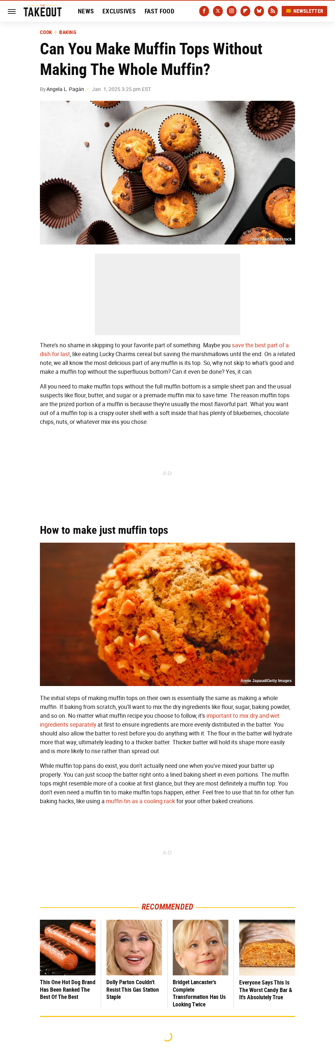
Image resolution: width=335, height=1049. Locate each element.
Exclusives (119, 11)
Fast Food (159, 11)
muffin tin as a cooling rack (140, 801)
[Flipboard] (245, 11)
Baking (67, 32)
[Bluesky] (259, 11)
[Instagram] (232, 11)
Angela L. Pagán (65, 89)
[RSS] (273, 11)
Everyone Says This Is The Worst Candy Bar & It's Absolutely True (265, 990)
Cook (46, 32)
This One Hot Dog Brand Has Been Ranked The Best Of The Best (68, 989)
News (86, 11)
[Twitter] (218, 11)
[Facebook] (204, 11)
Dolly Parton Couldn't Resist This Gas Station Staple (132, 989)
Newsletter (308, 11)
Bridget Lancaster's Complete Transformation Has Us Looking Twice (199, 993)
